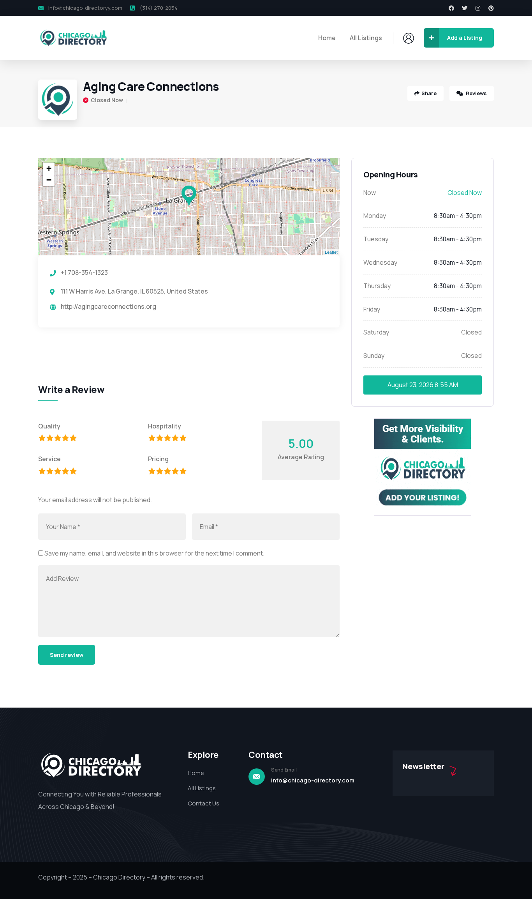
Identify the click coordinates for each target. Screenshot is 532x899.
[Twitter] (464, 8)
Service (49, 459)
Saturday (376, 332)
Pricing (158, 459)
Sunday (373, 355)
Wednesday (380, 262)
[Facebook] (451, 8)
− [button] (48, 180)
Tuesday (375, 239)
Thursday (377, 285)
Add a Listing (464, 37)
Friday (371, 309)
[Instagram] (478, 8)
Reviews (476, 93)
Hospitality (164, 426)
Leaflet (331, 252)
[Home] (73, 38)
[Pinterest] (491, 8)
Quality (49, 426)
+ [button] (48, 168)
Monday (374, 215)
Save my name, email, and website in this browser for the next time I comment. (154, 553)
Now (369, 192)
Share (429, 93)
